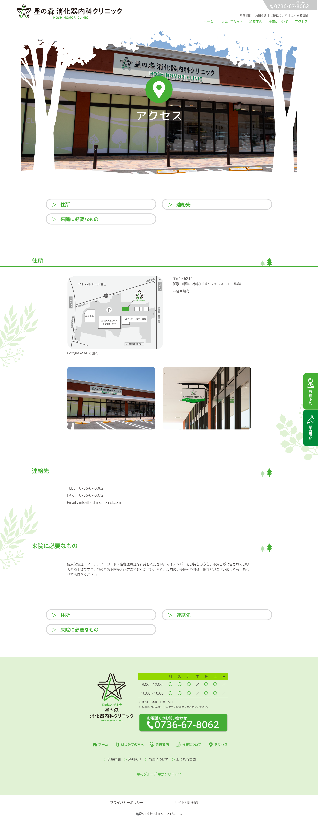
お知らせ (260, 15)
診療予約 (310, 391)
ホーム (208, 21)
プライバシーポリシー (126, 803)
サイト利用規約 (186, 802)
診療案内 (255, 21)
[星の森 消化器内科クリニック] (69, 11)
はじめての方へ (231, 21)
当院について (279, 15)
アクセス (301, 21)
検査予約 (310, 428)
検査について (278, 21)
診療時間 (245, 15)
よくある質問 (299, 15)
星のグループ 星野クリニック (159, 774)
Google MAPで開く (82, 353)
